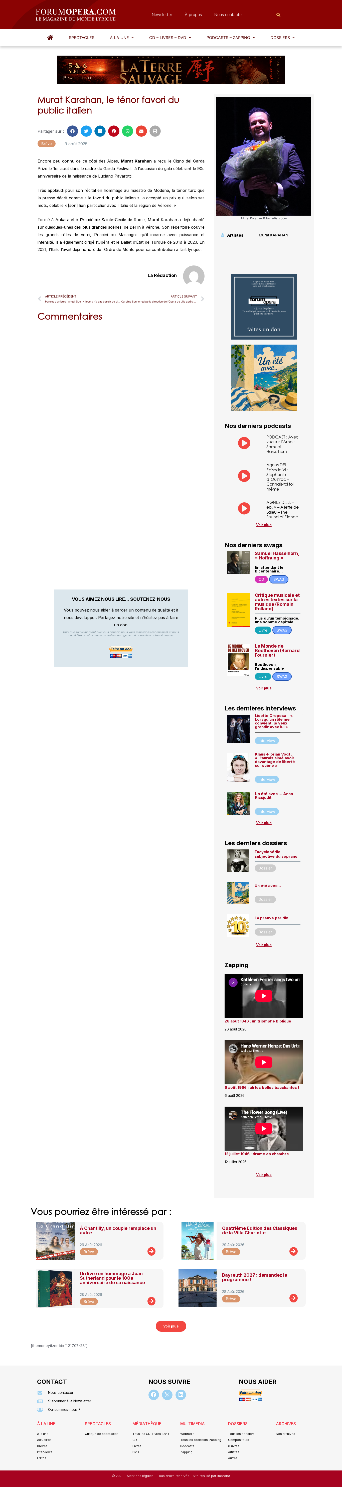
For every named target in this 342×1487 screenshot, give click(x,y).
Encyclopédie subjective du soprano (276, 854)
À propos (193, 14)
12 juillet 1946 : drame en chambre (257, 1153)
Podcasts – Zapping (228, 37)
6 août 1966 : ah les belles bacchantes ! (262, 1087)
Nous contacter (228, 14)
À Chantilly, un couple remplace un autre (118, 1230)
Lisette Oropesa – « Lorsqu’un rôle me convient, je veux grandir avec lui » (274, 721)
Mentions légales (140, 1476)
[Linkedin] (181, 1395)
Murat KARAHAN (273, 235)
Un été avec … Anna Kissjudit (274, 795)
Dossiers (280, 37)
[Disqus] (121, 389)
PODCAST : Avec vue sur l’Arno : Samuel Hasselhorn (282, 444)
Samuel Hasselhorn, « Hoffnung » (277, 555)
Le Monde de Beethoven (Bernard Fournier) (277, 650)
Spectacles (81, 37)
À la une (119, 37)
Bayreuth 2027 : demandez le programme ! (254, 1277)
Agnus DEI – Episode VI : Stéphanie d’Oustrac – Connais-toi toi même (279, 476)
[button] (121, 37)
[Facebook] (153, 1395)
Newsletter (162, 14)
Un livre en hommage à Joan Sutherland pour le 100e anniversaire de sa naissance (112, 1278)
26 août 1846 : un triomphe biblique (258, 1021)
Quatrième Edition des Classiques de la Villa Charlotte (259, 1230)
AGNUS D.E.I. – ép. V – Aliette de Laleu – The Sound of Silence (282, 509)
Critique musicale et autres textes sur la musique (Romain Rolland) (277, 601)
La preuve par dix (271, 918)
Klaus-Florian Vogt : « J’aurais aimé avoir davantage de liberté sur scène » (275, 760)
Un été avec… (268, 885)
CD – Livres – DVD (167, 37)
